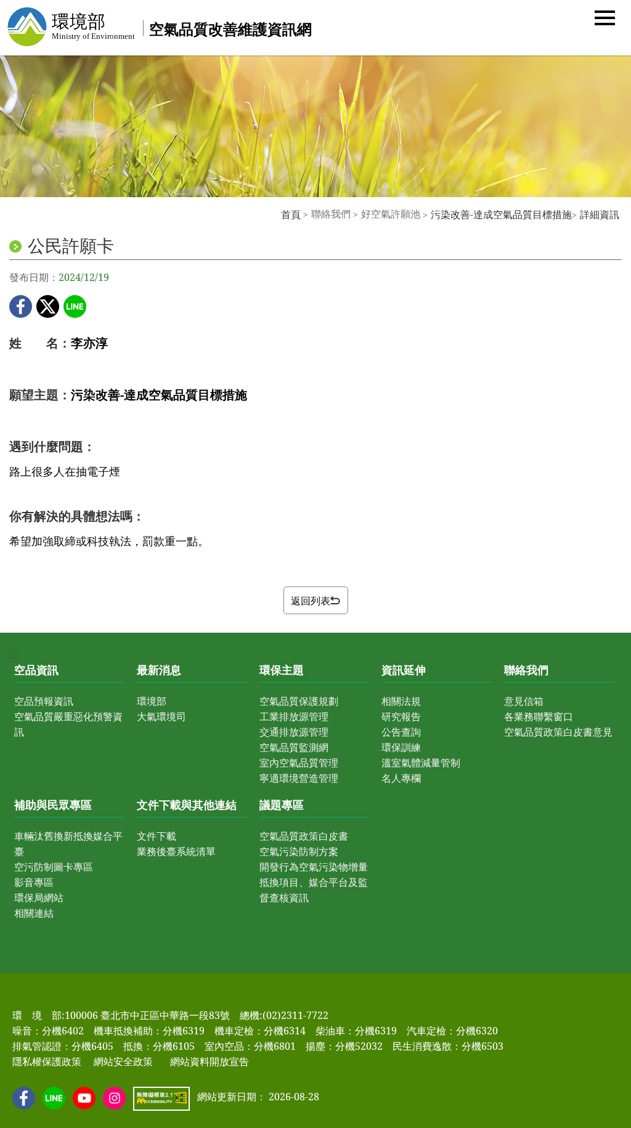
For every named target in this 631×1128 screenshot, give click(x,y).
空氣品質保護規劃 (298, 701)
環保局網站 (38, 897)
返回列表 (310, 600)
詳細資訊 (599, 214)
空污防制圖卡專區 (53, 867)
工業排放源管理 (293, 716)
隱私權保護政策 (46, 1061)
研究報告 (401, 716)
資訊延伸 (403, 669)
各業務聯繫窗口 (538, 716)
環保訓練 (401, 747)
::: (274, 214)
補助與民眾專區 (53, 804)
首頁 (291, 214)
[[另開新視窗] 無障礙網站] (161, 1099)
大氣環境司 (161, 716)
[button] (605, 17)
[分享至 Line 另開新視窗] (74, 306)
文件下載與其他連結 (187, 804)
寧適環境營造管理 (298, 778)
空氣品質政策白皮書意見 (558, 732)
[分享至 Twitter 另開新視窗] (47, 306)
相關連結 (34, 913)
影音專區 (34, 882)
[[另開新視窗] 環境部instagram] (114, 1098)
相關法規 (401, 701)
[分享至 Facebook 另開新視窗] (20, 306)
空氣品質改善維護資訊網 (230, 28)
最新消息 (159, 669)
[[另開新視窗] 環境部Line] (54, 1098)
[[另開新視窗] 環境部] (70, 26)
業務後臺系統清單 (176, 851)
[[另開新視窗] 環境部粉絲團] (23, 1098)
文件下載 (156, 836)
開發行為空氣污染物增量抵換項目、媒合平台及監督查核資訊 (313, 882)
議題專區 (281, 804)
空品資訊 (36, 669)
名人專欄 (401, 778)
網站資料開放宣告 (209, 1061)
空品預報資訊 (43, 701)
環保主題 (281, 669)
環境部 (151, 701)
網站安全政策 (123, 1061)
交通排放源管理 (293, 732)
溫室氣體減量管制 (420, 762)
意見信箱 (523, 701)
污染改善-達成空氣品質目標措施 (501, 214)
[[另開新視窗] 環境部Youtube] (84, 1098)
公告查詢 (401, 732)
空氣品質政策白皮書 (303, 836)
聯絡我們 (526, 669)
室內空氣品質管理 (298, 762)
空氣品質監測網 (293, 747)
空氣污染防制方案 (298, 851)
